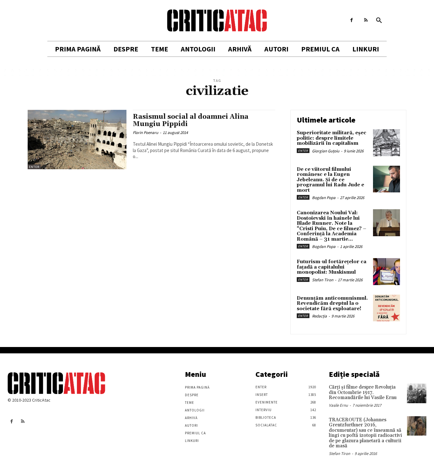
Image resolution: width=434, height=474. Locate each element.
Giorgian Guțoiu (325, 151)
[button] (379, 20)
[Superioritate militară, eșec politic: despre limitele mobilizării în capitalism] (386, 142)
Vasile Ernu (338, 405)
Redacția (319, 316)
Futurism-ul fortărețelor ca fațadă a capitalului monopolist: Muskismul (331, 267)
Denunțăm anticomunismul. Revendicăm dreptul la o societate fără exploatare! (332, 303)
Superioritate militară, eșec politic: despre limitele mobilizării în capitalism (331, 138)
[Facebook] (351, 20)
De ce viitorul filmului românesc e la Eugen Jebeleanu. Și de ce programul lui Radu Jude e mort (330, 179)
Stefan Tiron (322, 280)
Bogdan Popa (324, 197)
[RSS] (365, 20)
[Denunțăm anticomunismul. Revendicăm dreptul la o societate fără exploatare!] (386, 308)
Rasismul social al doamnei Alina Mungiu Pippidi (190, 120)
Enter (34, 167)
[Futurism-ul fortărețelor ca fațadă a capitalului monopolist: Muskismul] (386, 271)
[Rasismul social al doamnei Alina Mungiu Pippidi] (77, 139)
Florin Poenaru (145, 132)
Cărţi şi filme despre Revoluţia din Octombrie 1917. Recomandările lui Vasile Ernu (363, 392)
